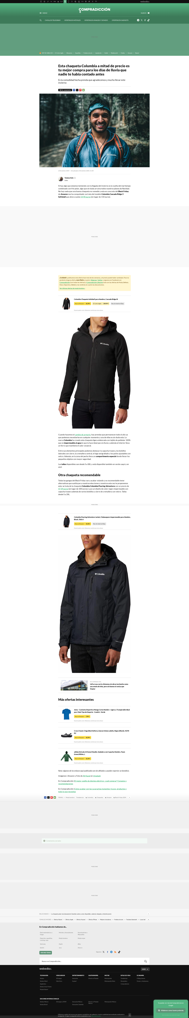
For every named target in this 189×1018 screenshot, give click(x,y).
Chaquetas (100, 797)
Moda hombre (70, 797)
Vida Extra (59, 981)
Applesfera (43, 984)
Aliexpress (69, 53)
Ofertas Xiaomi (58, 919)
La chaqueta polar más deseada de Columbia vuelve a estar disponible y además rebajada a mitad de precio (81, 914)
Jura (60, 948)
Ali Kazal (86, 776)
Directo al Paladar (93, 978)
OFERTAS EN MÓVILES (72, 20)
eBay (79, 944)
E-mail (83, 90)
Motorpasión (108, 978)
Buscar (145, 961)
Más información (96, 1016)
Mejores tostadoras (105, 919)
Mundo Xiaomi (44, 989)
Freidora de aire (87, 53)
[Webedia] (45, 968)
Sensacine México (77, 1002)
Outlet (106, 53)
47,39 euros (63, 489)
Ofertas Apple (69, 919)
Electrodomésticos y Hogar (46, 933)
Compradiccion (125, 984)
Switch (42, 948)
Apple (61, 944)
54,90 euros (86, 197)
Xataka (42, 978)
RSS (115, 951)
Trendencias (80, 797)
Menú (45, 13)
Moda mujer (81, 938)
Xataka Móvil (43, 981)
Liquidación (98, 53)
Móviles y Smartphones (66, 932)
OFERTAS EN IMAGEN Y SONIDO (96, 20)
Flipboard (80, 90)
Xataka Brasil (43, 1004)
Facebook (145, 20)
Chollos (123, 53)
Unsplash (97, 776)
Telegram (138, 20)
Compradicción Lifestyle (94, 282)
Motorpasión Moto (110, 981)
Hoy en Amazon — (82, 303)
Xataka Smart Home (45, 986)
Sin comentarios (66, 90)
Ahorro (80, 948)
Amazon (130, 53)
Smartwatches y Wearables (82, 933)
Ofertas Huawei (81, 919)
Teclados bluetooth (131, 919)
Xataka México (44, 1002)
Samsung (42, 944)
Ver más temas (45, 952)
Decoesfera (124, 981)
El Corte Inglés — (101, 303)
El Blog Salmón (141, 978)
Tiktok (148, 20)
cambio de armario (83, 434)
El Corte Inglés (59, 53)
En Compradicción (95, 681)
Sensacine (75, 978)
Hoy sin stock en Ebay (117, 303)
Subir (144, 969)
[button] (70, 178)
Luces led (142, 919)
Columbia (90, 797)
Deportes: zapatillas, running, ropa (46, 939)
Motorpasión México (110, 1002)
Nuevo (143, 13)
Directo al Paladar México (93, 1002)
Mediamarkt (114, 53)
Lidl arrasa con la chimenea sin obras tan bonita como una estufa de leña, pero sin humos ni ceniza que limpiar (109, 686)
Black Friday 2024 (120, 797)
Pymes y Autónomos (142, 981)
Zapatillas (78, 53)
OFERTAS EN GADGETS (120, 20)
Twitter (141, 20)
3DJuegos (59, 978)
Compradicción (94, 10)
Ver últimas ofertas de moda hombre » (72, 288)
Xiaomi (137, 53)
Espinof (74, 981)
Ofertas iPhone (92, 919)
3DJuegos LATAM (61, 1002)
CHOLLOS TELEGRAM (52, 20)
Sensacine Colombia (77, 1004)
